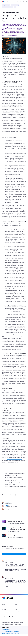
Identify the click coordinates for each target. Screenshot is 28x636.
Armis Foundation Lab (6, 629)
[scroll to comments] (10, 495)
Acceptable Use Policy (12, 620)
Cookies (21, 622)
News (16, 606)
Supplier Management (6, 622)
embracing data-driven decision (14, 459)
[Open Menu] (26, 1)
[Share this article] (2, 494)
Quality (12, 622)
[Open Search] (17, 1)
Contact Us (17, 611)
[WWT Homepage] (5, 1)
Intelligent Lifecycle (6, 4)
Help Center (4, 609)
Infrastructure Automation (7, 7)
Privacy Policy (4, 620)
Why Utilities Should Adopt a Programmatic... (10, 631)
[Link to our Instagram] (12, 616)
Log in (23, 1)
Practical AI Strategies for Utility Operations (10, 633)
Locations (4, 606)
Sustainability (17, 602)
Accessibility (16, 622)
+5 (14, 7)
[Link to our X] (4, 616)
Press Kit (16, 609)
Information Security (20, 620)
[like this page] (6, 495)
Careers (3, 604)
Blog (18, 4)
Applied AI (13, 4)
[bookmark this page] (15, 494)
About (3, 602)
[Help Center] (20, 1)
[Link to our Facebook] (7, 616)
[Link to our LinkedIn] (2, 616)
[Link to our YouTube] (9, 616)
